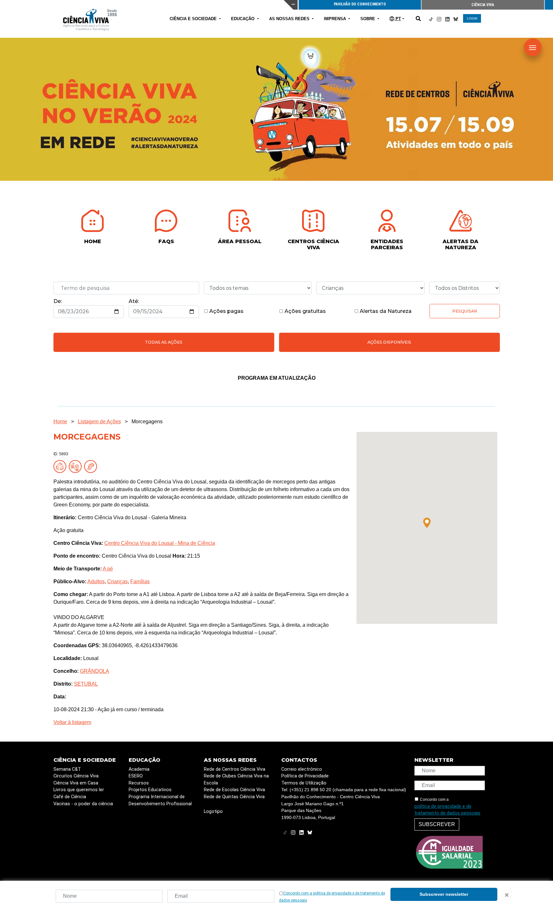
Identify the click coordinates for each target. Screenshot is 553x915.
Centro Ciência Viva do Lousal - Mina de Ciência (159, 543)
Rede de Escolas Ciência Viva (234, 789)
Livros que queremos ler (78, 789)
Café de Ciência (69, 797)
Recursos (139, 783)
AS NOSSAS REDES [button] (290, 18)
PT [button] (397, 18)
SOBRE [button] (368, 18)
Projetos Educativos (150, 789)
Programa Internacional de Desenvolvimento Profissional (160, 800)
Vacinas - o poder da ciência (83, 804)
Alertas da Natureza (385, 311)
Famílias (140, 581)
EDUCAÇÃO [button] (243, 18)
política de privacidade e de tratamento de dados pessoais (447, 810)
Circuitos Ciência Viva (76, 776)
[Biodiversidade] (76, 466)
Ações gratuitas (304, 311)
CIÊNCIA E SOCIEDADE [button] (194, 18)
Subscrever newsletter (444, 894)
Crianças (117, 581)
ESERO (136, 776)
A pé (108, 568)
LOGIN (472, 18)
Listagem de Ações (99, 421)
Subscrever (437, 824)
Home (60, 421)
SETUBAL (86, 684)
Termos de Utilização (303, 783)
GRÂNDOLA (94, 671)
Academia (139, 769)
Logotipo (213, 811)
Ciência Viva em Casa (75, 783)
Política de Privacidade (305, 776)
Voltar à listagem (72, 722)
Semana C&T (67, 769)
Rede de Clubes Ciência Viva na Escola (236, 779)
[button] (427, 523)
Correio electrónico (301, 769)
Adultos (96, 581)
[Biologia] (92, 466)
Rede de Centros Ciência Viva (234, 769)
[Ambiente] (61, 466)
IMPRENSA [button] (335, 18)
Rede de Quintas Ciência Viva (234, 797)
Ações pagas (226, 311)
